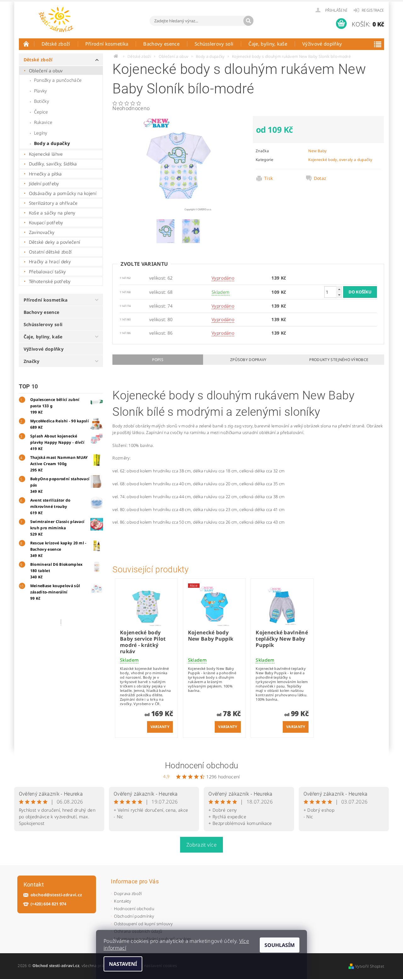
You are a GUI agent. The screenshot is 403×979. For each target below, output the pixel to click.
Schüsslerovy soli (214, 44)
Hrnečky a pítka (45, 174)
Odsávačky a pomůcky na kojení (62, 193)
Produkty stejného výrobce (338, 359)
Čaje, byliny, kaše (267, 44)
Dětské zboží (56, 44)
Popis (157, 359)
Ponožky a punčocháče (58, 80)
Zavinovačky (42, 232)
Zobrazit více (201, 844)
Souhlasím (279, 945)
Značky (32, 361)
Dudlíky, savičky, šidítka (53, 164)
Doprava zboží (128, 893)
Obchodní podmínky (134, 916)
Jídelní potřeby (44, 183)
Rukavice (43, 122)
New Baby (317, 150)
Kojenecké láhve (46, 154)
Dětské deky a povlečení (54, 242)
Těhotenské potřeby (50, 281)
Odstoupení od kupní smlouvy (143, 923)
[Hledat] (248, 21)
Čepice (41, 112)
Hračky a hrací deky (50, 261)
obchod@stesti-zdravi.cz (56, 895)
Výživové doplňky (322, 44)
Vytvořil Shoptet (369, 966)
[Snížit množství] (339, 295)
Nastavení (123, 963)
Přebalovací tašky (47, 272)
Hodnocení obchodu (201, 765)
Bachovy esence (161, 44)
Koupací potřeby (46, 222)
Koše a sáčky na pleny (52, 213)
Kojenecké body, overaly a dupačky (340, 159)
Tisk (268, 178)
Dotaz (320, 178)
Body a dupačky (52, 143)
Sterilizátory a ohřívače (53, 203)
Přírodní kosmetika (106, 44)
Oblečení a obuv (46, 71)
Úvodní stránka (26, 43)
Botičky (41, 101)
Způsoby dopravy (248, 359)
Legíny (41, 133)
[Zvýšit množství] (339, 289)
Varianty (160, 726)
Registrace (373, 10)
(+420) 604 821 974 (48, 904)
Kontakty (122, 901)
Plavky (40, 91)
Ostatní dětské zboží (50, 252)
